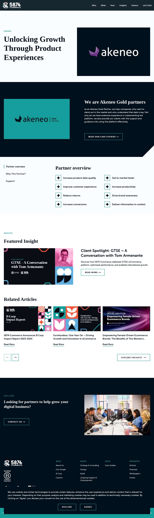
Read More (91, 272)
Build (82, 473)
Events (132, 477)
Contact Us (15, 422)
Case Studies (110, 465)
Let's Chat (147, 5)
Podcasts (133, 469)
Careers (134, 5)
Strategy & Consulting (89, 465)
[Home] (11, 5)
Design (83, 469)
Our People (61, 469)
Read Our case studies (102, 136)
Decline (67, 507)
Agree (88, 507)
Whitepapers (134, 473)
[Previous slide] (7, 357)
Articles (132, 465)
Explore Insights (131, 357)
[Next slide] (15, 357)
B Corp (59, 473)
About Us (60, 465)
